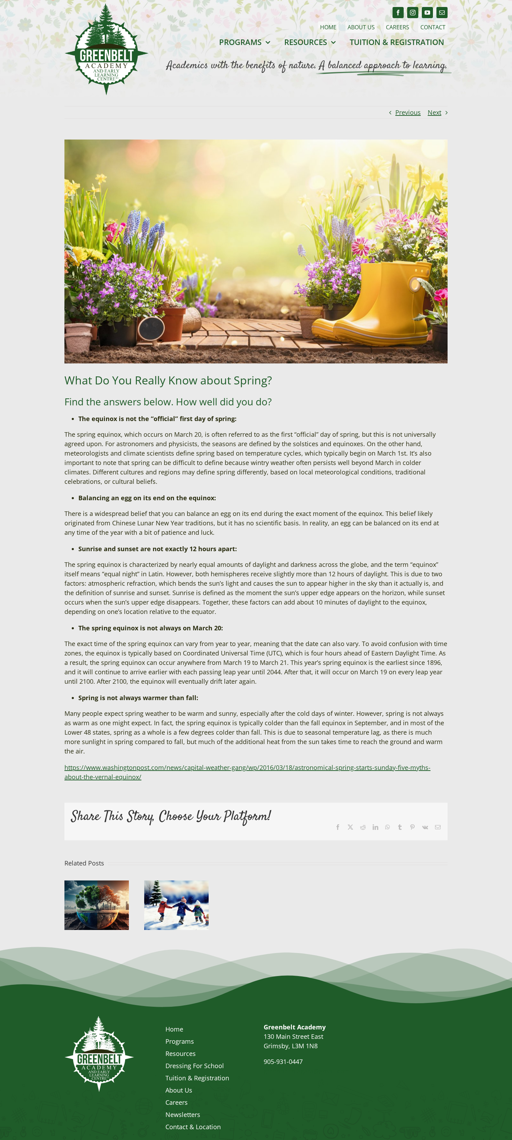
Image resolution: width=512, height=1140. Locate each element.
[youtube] (427, 12)
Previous (408, 112)
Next (434, 112)
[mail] (442, 12)
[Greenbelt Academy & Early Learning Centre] (99, 1019)
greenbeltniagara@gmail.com (307, 1071)
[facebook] (398, 12)
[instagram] (412, 12)
